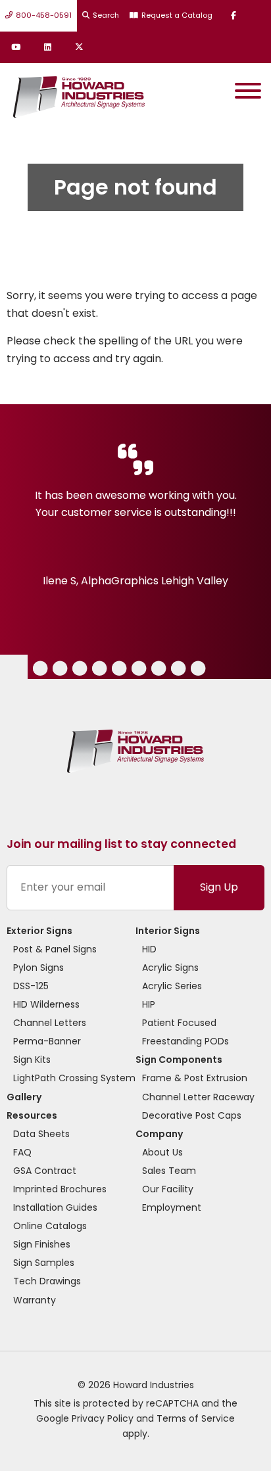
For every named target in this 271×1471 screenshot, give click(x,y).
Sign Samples (43, 1262)
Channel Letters (49, 1022)
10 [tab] (199, 670)
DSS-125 (31, 985)
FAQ (22, 1152)
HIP (148, 1004)
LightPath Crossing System (74, 1078)
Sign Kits (32, 1059)
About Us (162, 1152)
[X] (79, 47)
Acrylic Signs (170, 967)
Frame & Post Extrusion (194, 1078)
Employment (171, 1207)
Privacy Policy (103, 1418)
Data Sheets (41, 1133)
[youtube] (16, 47)
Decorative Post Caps (191, 1115)
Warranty (34, 1300)
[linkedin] (47, 47)
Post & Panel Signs (55, 949)
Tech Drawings (47, 1281)
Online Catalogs (50, 1225)
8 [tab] (158, 670)
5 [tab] (98, 670)
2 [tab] (39, 670)
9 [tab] (177, 670)
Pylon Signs (38, 967)
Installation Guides (55, 1207)
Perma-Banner (47, 1041)
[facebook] (233, 16)
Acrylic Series (172, 985)
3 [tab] (59, 670)
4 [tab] (79, 670)
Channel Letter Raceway (198, 1097)
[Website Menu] (248, 93)
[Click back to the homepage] (75, 93)
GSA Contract (44, 1170)
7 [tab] (138, 670)
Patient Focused (179, 1022)
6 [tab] (118, 670)
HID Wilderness (46, 1004)
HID (149, 949)
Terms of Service (196, 1418)
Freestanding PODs (185, 1041)
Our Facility (167, 1189)
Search (106, 15)
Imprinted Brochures (60, 1189)
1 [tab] (5, 670)
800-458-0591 (44, 15)
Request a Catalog (176, 15)
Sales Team (169, 1170)
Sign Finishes (41, 1244)
